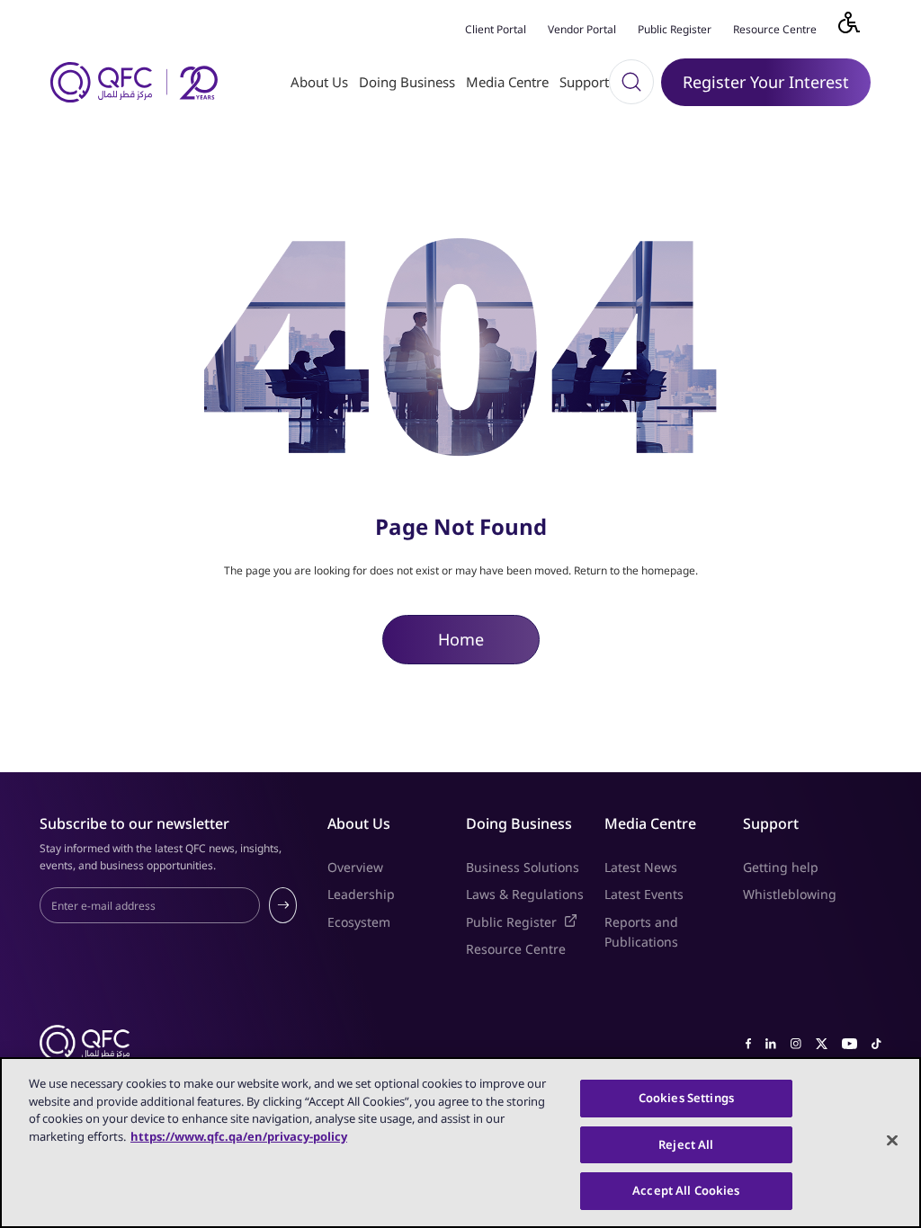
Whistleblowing (789, 894)
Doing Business (407, 82)
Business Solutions (522, 867)
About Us (319, 82)
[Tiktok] (876, 1042)
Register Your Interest (766, 82)
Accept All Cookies (685, 1190)
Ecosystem (358, 921)
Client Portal (495, 29)
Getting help (780, 867)
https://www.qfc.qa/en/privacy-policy (238, 1136)
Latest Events (644, 894)
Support (584, 82)
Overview (355, 867)
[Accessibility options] (859, 27)
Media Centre (507, 82)
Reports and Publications (641, 931)
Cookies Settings (686, 1098)
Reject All (685, 1144)
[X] (821, 1042)
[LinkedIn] (770, 1042)
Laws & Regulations (525, 894)
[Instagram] (796, 1042)
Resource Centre (775, 29)
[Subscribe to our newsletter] (283, 905)
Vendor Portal (582, 29)
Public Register (674, 29)
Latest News (640, 867)
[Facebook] (748, 1042)
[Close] (892, 1141)
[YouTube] (849, 1042)
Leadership (361, 894)
